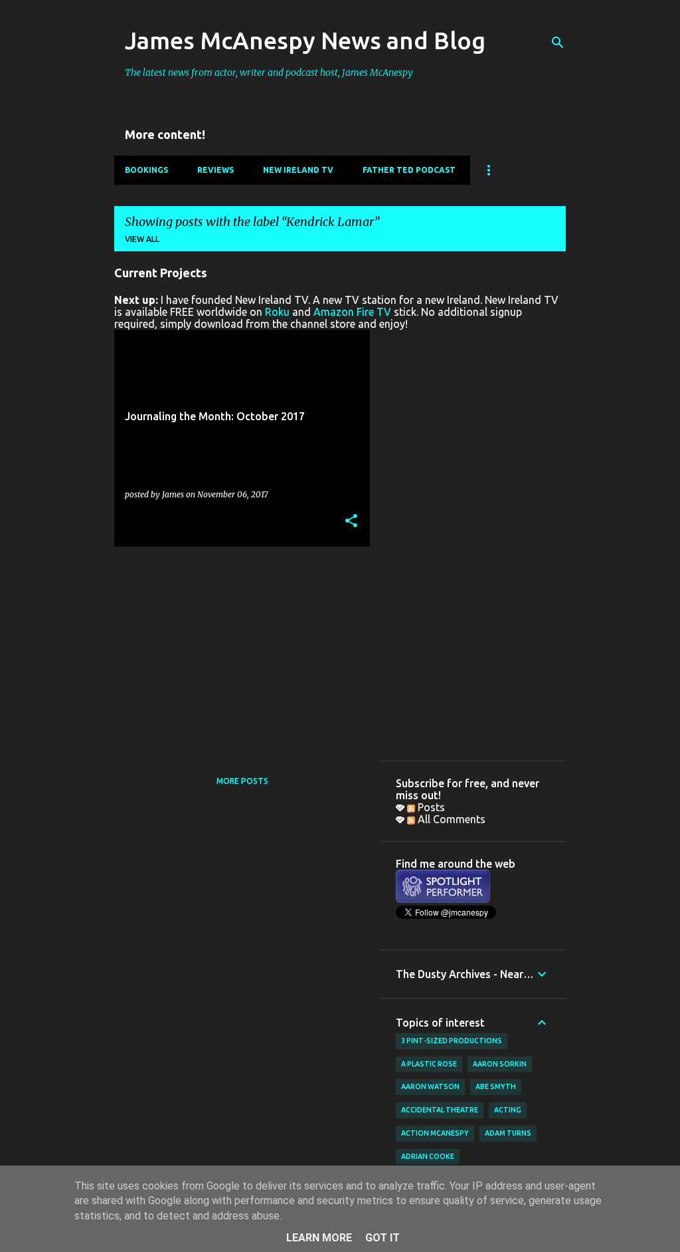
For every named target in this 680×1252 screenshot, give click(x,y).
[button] (351, 522)
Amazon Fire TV (352, 312)
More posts (242, 781)
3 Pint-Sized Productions (451, 1041)
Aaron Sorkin (500, 1064)
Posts (430, 807)
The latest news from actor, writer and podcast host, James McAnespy (269, 72)
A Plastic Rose (429, 1064)
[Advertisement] (237, 650)
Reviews (215, 170)
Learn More (319, 1237)
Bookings (146, 170)
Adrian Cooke (427, 1156)
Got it (382, 1237)
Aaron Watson (430, 1086)
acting (507, 1110)
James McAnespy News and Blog (305, 40)
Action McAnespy (435, 1133)
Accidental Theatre (439, 1110)
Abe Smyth (495, 1086)
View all (142, 239)
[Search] (558, 43)
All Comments (450, 819)
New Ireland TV (298, 170)
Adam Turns (508, 1133)
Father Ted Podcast (409, 170)
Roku (277, 312)
